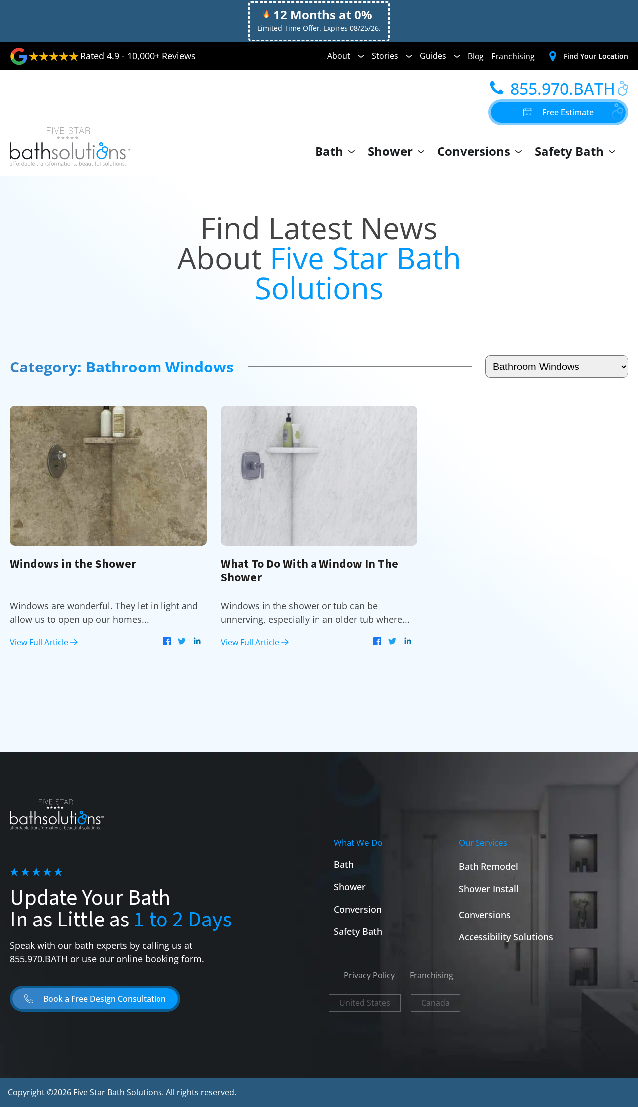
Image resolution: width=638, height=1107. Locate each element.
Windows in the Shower (73, 564)
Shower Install (489, 889)
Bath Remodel (488, 866)
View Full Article (40, 642)
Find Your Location (596, 56)
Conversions (473, 151)
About (338, 55)
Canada (435, 1002)
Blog (476, 56)
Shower (390, 151)
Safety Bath (569, 151)
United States (364, 1002)
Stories (385, 55)
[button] (558, 112)
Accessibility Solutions (506, 937)
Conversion (358, 909)
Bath (329, 151)
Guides (433, 55)
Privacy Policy (369, 975)
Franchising (513, 56)
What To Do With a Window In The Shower (309, 570)
